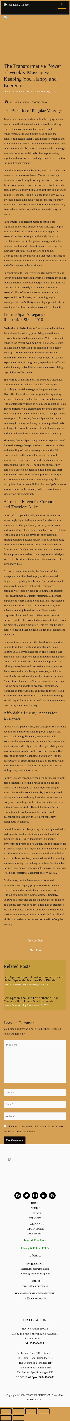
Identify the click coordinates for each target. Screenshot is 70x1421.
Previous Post (35, 940)
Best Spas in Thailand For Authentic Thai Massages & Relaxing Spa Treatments (31, 999)
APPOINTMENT (35, 1228)
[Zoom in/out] (44, 1411)
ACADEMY (35, 1233)
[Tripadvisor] (52, 1195)
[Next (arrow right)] (18, 1418)
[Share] (18, 1411)
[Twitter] (26, 1195)
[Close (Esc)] (6, 1411)
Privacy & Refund (35, 1248)
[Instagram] (35, 1195)
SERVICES (35, 1218)
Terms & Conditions (35, 1240)
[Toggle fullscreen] (31, 1411)
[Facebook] (17, 1195)
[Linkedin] (43, 1195)
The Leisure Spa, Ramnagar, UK (35, 1372)
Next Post (35, 950)
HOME (35, 1203)
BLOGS (36, 1213)
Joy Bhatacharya (35, 91)
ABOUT (35, 1208)
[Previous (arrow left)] (6, 1418)
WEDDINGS (37, 1223)
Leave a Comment (14, 91)
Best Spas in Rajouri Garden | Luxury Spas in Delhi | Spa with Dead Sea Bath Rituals (33, 978)
